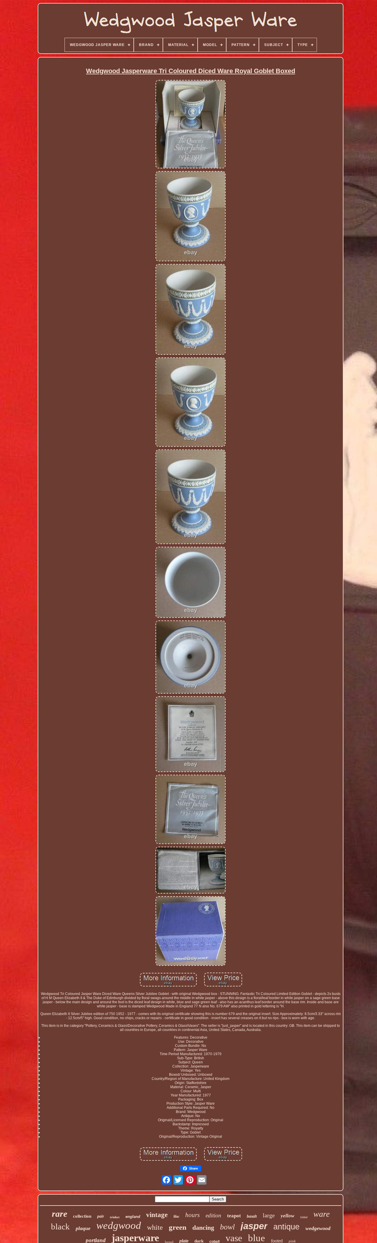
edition (213, 1215)
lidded (303, 1217)
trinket (115, 1217)
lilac (176, 1216)
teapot (234, 1216)
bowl (227, 1227)
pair (100, 1216)
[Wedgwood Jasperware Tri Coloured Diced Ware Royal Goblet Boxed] (190, 124)
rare (59, 1214)
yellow (287, 1216)
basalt (252, 1216)
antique (286, 1226)
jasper (254, 1226)
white (155, 1227)
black (60, 1226)
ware (321, 1214)
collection (82, 1216)
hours (192, 1215)
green (177, 1227)
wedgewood (317, 1228)
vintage (157, 1215)
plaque (83, 1228)
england (132, 1216)
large (269, 1215)
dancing (203, 1227)
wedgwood (118, 1225)
